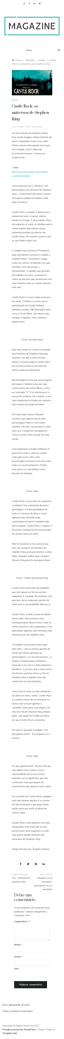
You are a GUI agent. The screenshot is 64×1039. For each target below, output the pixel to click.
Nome (18, 944)
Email (18, 956)
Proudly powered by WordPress (19, 1029)
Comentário (21, 921)
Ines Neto (38, 127)
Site (16, 968)
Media (15, 100)
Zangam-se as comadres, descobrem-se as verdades (43, 884)
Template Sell (9, 1033)
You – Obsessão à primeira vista (21, 880)
